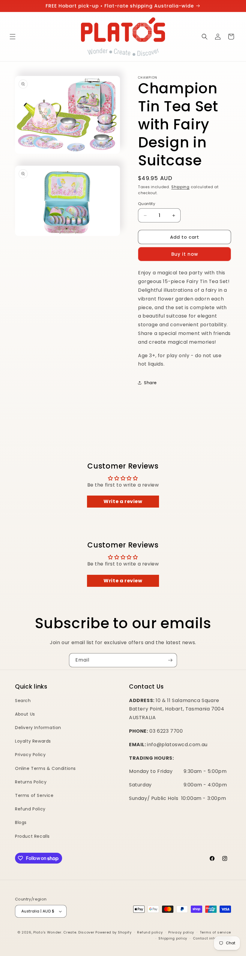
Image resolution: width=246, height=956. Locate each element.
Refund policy (150, 932)
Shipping (180, 186)
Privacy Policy (30, 755)
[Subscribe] (170, 660)
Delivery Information (38, 728)
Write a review (123, 501)
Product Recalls (32, 836)
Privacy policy (181, 932)
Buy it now (184, 254)
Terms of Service (34, 795)
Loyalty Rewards (33, 741)
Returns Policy (30, 782)
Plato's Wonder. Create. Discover (63, 932)
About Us (25, 714)
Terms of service (215, 932)
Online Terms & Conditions (45, 768)
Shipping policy (172, 938)
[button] (12, 36)
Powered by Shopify (113, 932)
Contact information (212, 938)
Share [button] (150, 383)
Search (23, 701)
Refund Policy (30, 809)
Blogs (21, 822)
